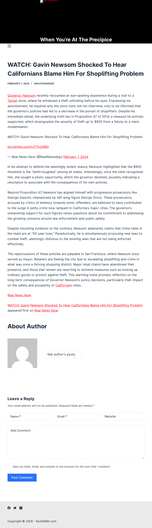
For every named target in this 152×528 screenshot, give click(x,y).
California (62, 285)
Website (110, 416)
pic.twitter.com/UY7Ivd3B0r (28, 147)
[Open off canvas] (9, 46)
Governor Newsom (22, 95)
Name (15, 416)
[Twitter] (14, 507)
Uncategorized (44, 83)
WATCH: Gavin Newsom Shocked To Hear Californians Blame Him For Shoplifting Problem (75, 305)
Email (62, 416)
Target (12, 101)
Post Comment (22, 477)
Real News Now (19, 295)
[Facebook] (9, 507)
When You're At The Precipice (76, 40)
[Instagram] (20, 507)
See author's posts (61, 354)
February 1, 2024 (75, 157)
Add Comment (20, 430)
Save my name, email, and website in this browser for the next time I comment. (62, 466)
